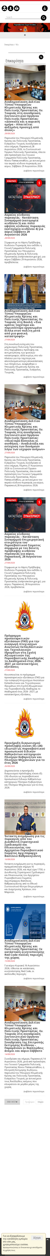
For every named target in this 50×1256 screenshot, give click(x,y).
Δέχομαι (37, 1237)
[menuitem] (4, 8)
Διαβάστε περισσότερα (33, 170)
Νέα (17, 44)
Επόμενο (40, 1102)
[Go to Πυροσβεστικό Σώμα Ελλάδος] (25, 27)
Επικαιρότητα (9, 44)
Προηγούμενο (27, 1102)
